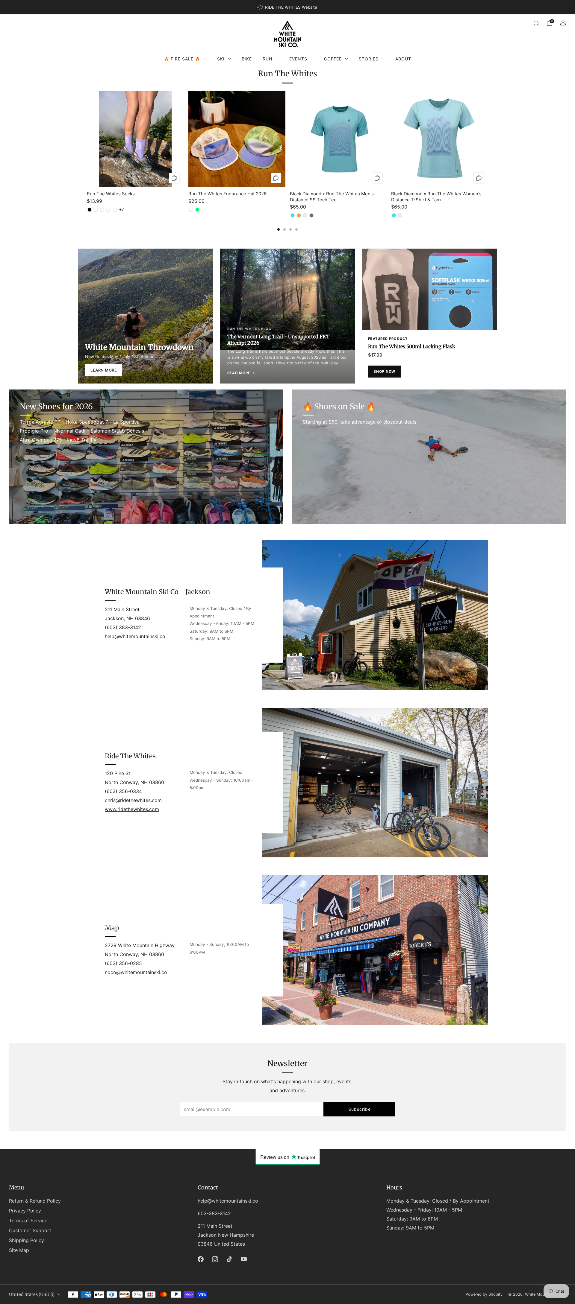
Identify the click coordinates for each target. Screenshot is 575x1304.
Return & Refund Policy (35, 1201)
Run (268, 58)
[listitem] (287, 7)
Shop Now (384, 371)
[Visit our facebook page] (200, 1259)
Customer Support (30, 1230)
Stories (369, 58)
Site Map (19, 1250)
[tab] (278, 229)
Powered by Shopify (484, 1294)
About (403, 58)
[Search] (536, 23)
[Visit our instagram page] (215, 1259)
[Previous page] (87, 139)
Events (298, 58)
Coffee (333, 58)
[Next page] (488, 139)
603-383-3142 (214, 1213)
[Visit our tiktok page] (229, 1259)
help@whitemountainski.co (228, 1201)
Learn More (103, 370)
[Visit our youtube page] (244, 1259)
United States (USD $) (32, 1294)
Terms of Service (28, 1221)
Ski (221, 58)
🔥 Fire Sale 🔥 (182, 58)
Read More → (241, 373)
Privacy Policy (25, 1211)
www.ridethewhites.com (132, 809)
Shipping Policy (26, 1240)
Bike (247, 58)
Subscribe (359, 1109)
